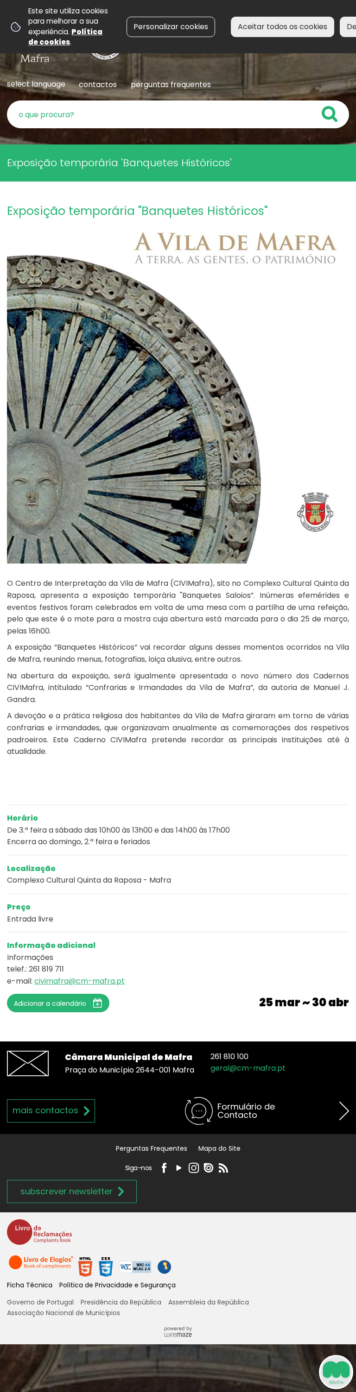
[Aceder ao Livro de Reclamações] (39, 1236)
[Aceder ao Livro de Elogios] (41, 1266)
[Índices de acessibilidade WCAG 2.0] (124, 1266)
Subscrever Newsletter (66, 1191)
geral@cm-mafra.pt (248, 1068)
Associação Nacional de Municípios (63, 1312)
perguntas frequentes (171, 84)
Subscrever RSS (223, 1167)
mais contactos (45, 1110)
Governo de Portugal (40, 1302)
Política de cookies (65, 37)
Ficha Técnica (29, 1285)
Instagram (193, 1167)
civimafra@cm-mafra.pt (79, 981)
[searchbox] (178, 114)
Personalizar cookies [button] (171, 26)
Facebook (164, 1167)
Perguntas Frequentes (151, 1148)
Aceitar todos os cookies (282, 26)
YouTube (179, 1167)
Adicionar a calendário (50, 1003)
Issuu (208, 1167)
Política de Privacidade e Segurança (117, 1285)
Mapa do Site (219, 1148)
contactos (98, 84)
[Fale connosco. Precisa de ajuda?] (250, 1371)
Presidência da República (121, 1302)
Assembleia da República (208, 1302)
